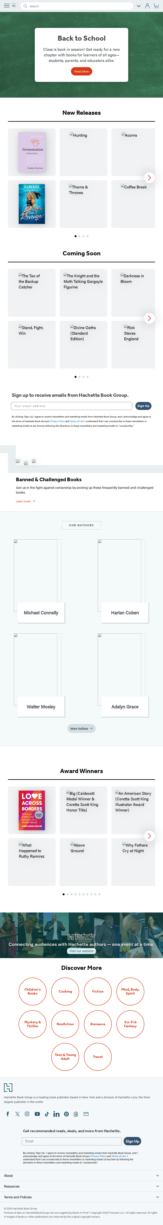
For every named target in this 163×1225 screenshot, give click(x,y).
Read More (81, 71)
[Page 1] (76, 236)
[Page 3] (83, 236)
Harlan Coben (125, 612)
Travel (98, 1057)
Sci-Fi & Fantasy (130, 1024)
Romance (97, 1024)
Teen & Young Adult (65, 1057)
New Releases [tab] (81, 112)
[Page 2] (80, 236)
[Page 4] (87, 236)
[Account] (147, 6)
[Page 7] (87, 894)
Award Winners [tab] (81, 771)
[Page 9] (95, 894)
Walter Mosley (41, 706)
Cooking (65, 991)
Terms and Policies (18, 1197)
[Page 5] (80, 894)
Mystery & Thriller (32, 1024)
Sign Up (143, 406)
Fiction (98, 991)
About (8, 1175)
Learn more (23, 501)
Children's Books (32, 991)
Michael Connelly (41, 612)
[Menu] (7, 5)
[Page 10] (99, 894)
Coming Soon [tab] (82, 253)
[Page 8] (91, 894)
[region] (81, 178)
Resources (11, 1186)
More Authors (79, 728)
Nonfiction (65, 1024)
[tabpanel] (81, 183)
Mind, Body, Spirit (130, 991)
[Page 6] (83, 894)
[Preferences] (139, 6)
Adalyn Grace (125, 706)
